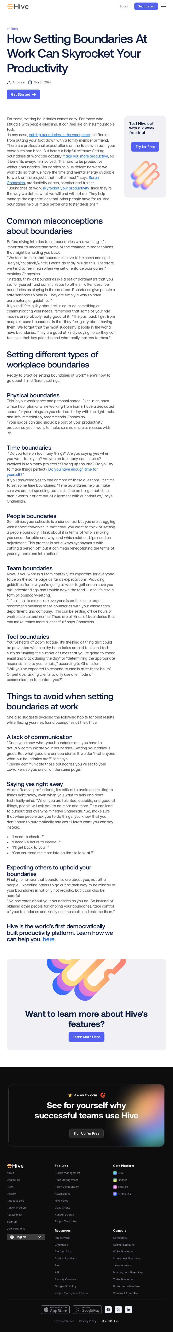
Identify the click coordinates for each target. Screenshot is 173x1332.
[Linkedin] (128, 1309)
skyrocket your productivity (66, 188)
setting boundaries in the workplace (59, 135)
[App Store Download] (55, 1309)
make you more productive (85, 156)
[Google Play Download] (87, 1309)
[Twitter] (118, 1309)
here (48, 938)
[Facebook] (108, 1309)
